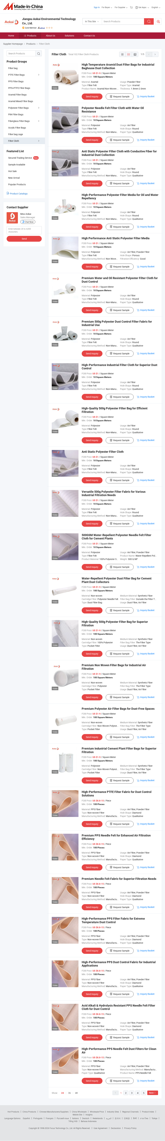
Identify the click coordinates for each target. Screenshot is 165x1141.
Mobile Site (77, 1114)
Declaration (116, 1128)
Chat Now (29, 222)
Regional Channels (130, 1111)
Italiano (75, 1118)
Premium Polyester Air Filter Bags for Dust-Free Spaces (118, 708)
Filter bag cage (15, 134)
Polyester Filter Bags (18, 107)
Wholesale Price (97, 1111)
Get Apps (142, 7)
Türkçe (154, 1118)
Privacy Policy (130, 1128)
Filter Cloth (13, 140)
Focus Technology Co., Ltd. (61, 1128)
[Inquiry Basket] (131, 7)
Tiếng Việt (73, 1121)
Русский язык (63, 1118)
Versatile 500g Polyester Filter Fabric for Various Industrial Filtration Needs (114, 493)
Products (31, 35)
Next (151, 1092)
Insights (89, 1114)
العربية (108, 1118)
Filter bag (13, 68)
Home (11, 35)
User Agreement (100, 1128)
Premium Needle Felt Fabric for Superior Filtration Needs (119, 878)
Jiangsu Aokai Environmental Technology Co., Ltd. (49, 21)
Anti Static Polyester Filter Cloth (103, 451)
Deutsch (85, 1118)
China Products (29, 1111)
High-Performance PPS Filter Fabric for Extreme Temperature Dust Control (113, 920)
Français (49, 1118)
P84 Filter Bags (15, 114)
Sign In (97, 7)
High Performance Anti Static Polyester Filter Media (116, 238)
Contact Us (89, 35)
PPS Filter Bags (16, 81)
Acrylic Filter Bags (17, 127)
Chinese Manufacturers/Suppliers (53, 1111)
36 (69, 1092)
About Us (50, 35)
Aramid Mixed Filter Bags (20, 101)
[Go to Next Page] (155, 54)
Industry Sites (113, 1111)
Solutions (69, 35)
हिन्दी (135, 1118)
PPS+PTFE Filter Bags (19, 87)
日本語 (127, 1118)
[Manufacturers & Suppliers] (24, 6)
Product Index (148, 1111)
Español (26, 1118)
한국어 (118, 1118)
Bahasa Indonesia (89, 1121)
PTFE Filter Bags (16, 74)
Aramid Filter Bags (17, 94)
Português (37, 1118)
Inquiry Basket (147, 96)
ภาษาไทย (144, 1118)
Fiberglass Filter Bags (19, 121)
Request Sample (121, 96)
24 (62, 1093)
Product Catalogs (19, 193)
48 (76, 1092)
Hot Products (13, 1111)
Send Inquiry (92, 96)
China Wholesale (79, 1111)
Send (24, 238)
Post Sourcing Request (158, 21)
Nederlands (98, 1118)
